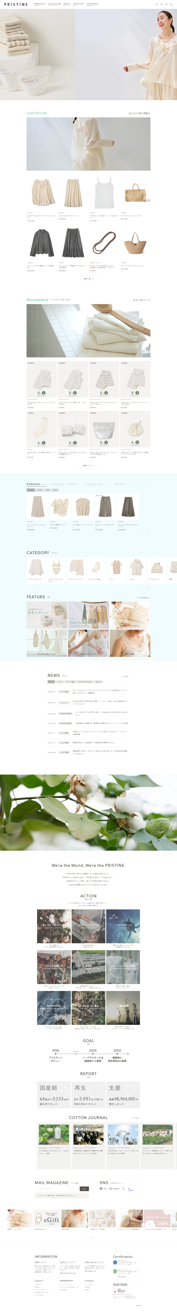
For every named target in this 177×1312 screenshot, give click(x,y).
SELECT (98, 262)
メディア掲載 (70, 682)
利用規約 (37, 1287)
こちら (39, 1270)
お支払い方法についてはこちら (68, 1273)
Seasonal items (65, 484)
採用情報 (87, 1289)
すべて (51, 682)
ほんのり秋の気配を (139, 113)
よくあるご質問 (39, 1295)
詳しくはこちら (122, 1276)
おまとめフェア (141, 300)
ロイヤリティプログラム (66, 1284)
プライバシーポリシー (40, 1289)
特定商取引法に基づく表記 (42, 1292)
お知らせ (98, 682)
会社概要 (87, 1287)
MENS (55, 490)
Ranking (37, 484)
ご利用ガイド (38, 1284)
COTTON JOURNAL (85, 682)
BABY (48, 490)
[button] (171, 4)
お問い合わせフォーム (90, 1271)
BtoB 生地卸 (63, 1289)
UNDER (39, 490)
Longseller (97, 484)
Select (122, 484)
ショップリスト (89, 1284)
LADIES (30, 212)
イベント (60, 682)
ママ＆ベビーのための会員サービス (69, 1287)
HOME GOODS (32, 399)
